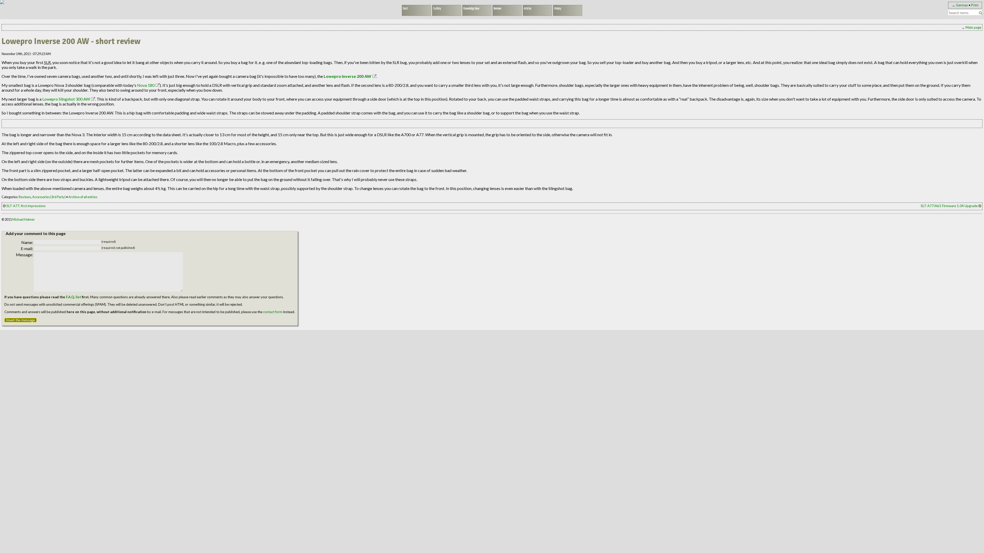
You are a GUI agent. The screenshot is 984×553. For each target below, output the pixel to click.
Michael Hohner (23, 219)
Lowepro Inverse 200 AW (347, 76)
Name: (27, 242)
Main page (973, 27)
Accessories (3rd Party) (49, 197)
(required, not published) (118, 247)
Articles (527, 8)
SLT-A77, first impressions (26, 206)
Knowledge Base (471, 8)
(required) (108, 241)
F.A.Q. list (73, 297)
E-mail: (27, 248)
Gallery (437, 8)
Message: (24, 254)
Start (405, 8)
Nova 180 (146, 85)
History (557, 8)
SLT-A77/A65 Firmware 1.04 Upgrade (949, 206)
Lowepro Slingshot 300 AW (66, 99)
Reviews (497, 8)
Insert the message (20, 320)
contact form (272, 312)
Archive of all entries (82, 197)
